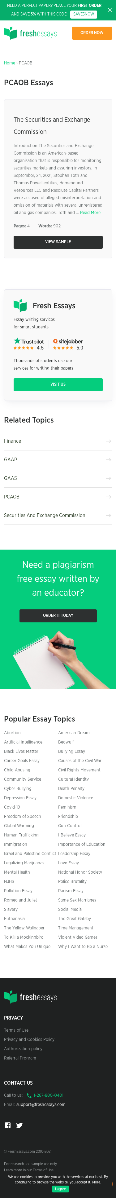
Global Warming (19, 826)
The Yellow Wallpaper (24, 928)
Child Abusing (17, 770)
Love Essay (68, 863)
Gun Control (69, 826)
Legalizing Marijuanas (24, 863)
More (96, 1182)
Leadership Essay (74, 854)
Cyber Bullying (18, 789)
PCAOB (11, 496)
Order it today (58, 616)
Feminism (67, 807)
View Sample (58, 242)
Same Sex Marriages (77, 900)
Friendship (68, 816)
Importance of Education (81, 844)
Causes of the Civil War (79, 761)
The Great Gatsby (74, 919)
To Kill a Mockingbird (24, 937)
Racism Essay (71, 891)
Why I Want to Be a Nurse (83, 947)
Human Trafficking (21, 835)
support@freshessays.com (41, 1105)
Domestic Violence (75, 798)
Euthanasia (14, 919)
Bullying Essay (71, 751)
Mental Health (17, 872)
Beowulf (66, 742)
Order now (92, 33)
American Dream (74, 733)
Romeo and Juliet (20, 900)
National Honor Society (80, 872)
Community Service (22, 779)
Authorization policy (23, 1049)
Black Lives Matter (21, 751)
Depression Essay (20, 798)
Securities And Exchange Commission (44, 515)
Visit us (58, 385)
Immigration (15, 844)
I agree (60, 1189)
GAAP (10, 459)
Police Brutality (72, 882)
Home (9, 63)
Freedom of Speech (22, 816)
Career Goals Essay (22, 761)
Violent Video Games (77, 937)
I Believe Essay (72, 835)
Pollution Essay (18, 891)
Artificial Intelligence (23, 742)
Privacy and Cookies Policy (29, 1040)
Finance (12, 441)
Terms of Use (16, 1030)
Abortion (12, 733)
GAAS (10, 478)
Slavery (11, 909)
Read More (90, 213)
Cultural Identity (73, 779)
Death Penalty (71, 789)
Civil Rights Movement (79, 770)
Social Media (70, 909)
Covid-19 (12, 807)
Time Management (75, 928)
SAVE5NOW (83, 14)
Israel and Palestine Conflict (30, 854)
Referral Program (20, 1058)
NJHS (9, 882)
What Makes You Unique (27, 947)
